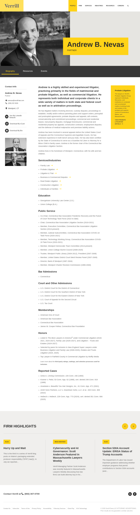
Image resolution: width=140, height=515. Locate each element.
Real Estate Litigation (49, 181)
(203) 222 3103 (13, 103)
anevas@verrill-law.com (16, 100)
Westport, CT (13, 108)
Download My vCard (17, 124)
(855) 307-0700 (31, 494)
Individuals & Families (49, 189)
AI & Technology (81, 508)
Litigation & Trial (46, 173)
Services (88, 5)
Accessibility (47, 508)
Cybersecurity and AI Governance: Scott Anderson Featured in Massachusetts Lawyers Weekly (67, 454)
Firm (80, 5)
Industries (99, 5)
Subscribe (16, 508)
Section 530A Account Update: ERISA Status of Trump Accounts (117, 451)
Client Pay (71, 508)
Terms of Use (25, 508)
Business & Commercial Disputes (54, 177)
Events (44, 71)
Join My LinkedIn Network (15, 116)
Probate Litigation (47, 169)
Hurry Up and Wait (14, 448)
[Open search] (128, 5)
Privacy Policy (36, 508)
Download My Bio (16, 130)
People (73, 5)
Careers (121, 5)
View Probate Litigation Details (120, 122)
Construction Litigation (49, 185)
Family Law (45, 166)
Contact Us (6, 508)
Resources (110, 5)
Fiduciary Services (59, 508)
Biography (10, 71)
